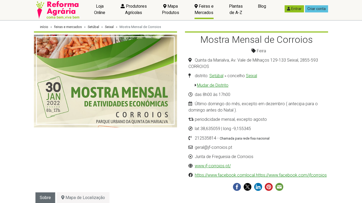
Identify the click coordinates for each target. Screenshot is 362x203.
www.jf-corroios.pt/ (213, 165)
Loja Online (99, 9)
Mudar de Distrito (212, 85)
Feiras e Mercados (204, 9)
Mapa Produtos (170, 9)
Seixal (109, 27)
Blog (262, 6)
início (44, 27)
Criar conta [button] (316, 9)
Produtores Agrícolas (136, 9)
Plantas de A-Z (236, 9)
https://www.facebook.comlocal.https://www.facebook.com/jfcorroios (261, 175)
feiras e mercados (68, 27)
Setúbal (93, 27)
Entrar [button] (296, 9)
